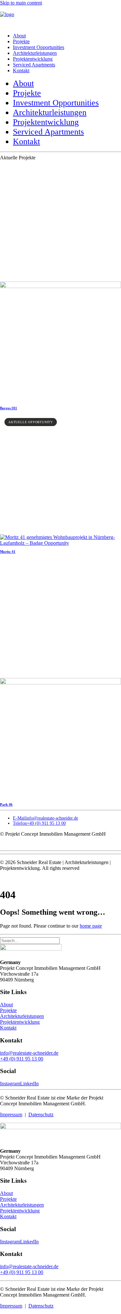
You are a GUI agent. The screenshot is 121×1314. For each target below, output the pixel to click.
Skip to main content (21, 2)
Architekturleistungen (35, 53)
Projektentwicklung (33, 59)
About (19, 35)
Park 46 (6, 804)
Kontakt (21, 70)
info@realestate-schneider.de (29, 1053)
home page (91, 926)
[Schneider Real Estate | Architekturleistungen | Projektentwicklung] (60, 17)
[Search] (30, 940)
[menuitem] (67, 36)
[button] (60, 286)
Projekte (21, 41)
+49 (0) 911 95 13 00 (21, 1058)
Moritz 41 (7, 551)
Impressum (11, 1114)
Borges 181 (8, 408)
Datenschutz (41, 1114)
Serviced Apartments (34, 64)
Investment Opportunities (38, 47)
